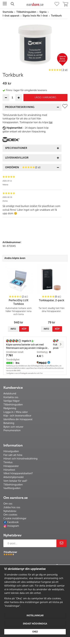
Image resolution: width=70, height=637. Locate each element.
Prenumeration (12, 430)
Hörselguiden (11, 451)
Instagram (13, 525)
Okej (35, 631)
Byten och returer (13, 426)
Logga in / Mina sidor (15, 412)
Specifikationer (16, 148)
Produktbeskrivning (19, 107)
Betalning (8, 423)
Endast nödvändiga (35, 623)
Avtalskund (9, 393)
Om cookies (10, 514)
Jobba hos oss (11, 507)
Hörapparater (11, 466)
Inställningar (35, 615)
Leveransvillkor (17, 157)
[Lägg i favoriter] (64, 162)
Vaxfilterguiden (12, 488)
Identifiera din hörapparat (17, 419)
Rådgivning (9, 408)
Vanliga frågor (11, 400)
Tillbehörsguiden (13, 404)
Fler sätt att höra (12, 455)
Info (13, 329)
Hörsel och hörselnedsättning (20, 458)
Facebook (13, 522)
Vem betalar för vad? (15, 480)
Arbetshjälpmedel (13, 477)
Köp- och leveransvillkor (17, 415)
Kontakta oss (10, 397)
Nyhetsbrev (9, 511)
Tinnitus (8, 462)
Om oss (7, 503)
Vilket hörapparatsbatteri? (18, 473)
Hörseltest (9, 469)
